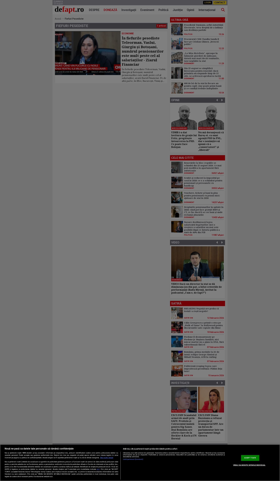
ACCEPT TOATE (250, 458)
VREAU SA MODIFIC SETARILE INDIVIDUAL (249, 465)
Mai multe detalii (106, 458)
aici (98, 469)
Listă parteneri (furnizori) (133, 459)
